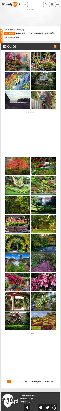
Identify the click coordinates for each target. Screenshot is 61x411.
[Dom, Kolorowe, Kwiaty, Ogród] (43, 53)
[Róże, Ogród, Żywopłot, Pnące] (17, 312)
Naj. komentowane (35, 33)
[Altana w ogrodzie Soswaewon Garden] (43, 72)
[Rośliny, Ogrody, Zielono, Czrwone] (43, 312)
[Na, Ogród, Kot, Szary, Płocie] (43, 91)
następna (36, 381)
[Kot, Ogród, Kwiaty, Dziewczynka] (17, 72)
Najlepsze (20, 33)
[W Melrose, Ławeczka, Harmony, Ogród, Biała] (43, 157)
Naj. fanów (49, 33)
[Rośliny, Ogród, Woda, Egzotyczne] (43, 293)
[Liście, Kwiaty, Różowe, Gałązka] (43, 273)
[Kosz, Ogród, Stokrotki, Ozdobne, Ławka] (17, 215)
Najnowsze (9, 33)
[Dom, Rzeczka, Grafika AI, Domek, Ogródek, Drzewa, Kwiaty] (17, 53)
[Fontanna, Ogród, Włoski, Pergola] (17, 293)
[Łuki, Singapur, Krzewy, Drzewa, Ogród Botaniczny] (17, 235)
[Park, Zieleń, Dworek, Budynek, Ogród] (43, 196)
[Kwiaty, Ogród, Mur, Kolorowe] (17, 273)
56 (26, 381)
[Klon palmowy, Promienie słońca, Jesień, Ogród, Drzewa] (17, 157)
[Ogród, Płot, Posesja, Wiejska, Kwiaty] (17, 91)
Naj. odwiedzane (12, 37)
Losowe (49, 381)
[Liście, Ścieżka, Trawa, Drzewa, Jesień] (43, 215)
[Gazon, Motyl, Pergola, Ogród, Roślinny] (17, 177)
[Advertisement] (30, 18)
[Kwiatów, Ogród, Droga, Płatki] (43, 254)
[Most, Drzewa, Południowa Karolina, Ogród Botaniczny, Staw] (17, 196)
